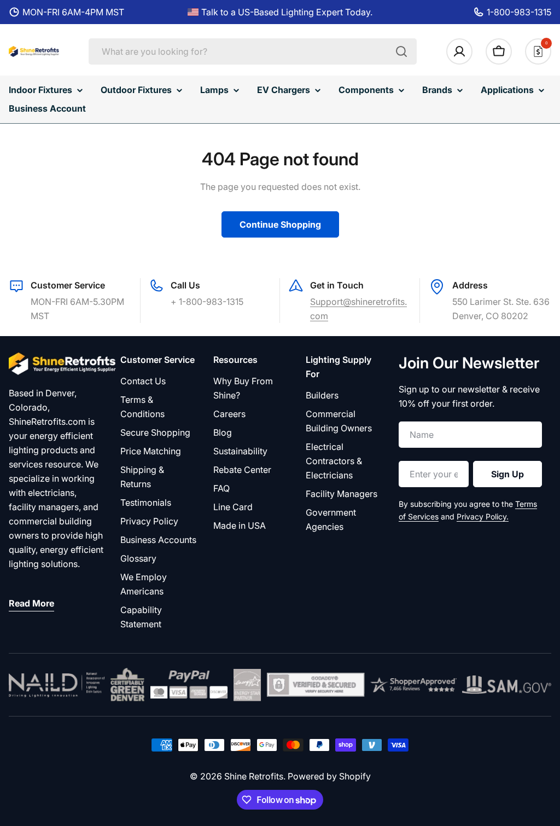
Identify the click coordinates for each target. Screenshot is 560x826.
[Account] (459, 51)
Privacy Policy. (483, 516)
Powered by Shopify (329, 776)
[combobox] (253, 51)
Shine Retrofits (253, 776)
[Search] (401, 51)
